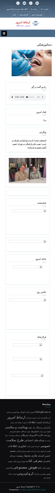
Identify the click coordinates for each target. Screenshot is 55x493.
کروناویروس (25, 473)
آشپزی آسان (30, 412)
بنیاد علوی (32, 428)
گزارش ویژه (23, 15)
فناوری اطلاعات (17, 446)
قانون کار (47, 451)
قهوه (42, 451)
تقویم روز (46, 431)
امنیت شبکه (22, 423)
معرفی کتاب (34, 461)
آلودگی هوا (21, 412)
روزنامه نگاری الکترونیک (39, 435)
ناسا (39, 468)
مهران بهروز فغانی (19, 461)
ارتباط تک (46, 422)
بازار (14, 15)
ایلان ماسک (13, 422)
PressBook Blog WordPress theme (32, 490)
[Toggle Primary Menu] (4, 33)
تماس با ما (45, 9)
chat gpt (39, 412)
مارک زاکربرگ (35, 451)
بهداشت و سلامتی (16, 427)
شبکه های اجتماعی (34, 440)
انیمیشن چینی (40, 140)
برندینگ (39, 427)
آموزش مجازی (11, 412)
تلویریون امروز (37, 15)
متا (45, 120)
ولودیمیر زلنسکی (40, 474)
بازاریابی (46, 427)
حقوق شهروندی (15, 431)
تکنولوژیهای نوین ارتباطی (30, 431)
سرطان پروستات (14, 435)
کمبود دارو (47, 478)
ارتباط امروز (23, 22)
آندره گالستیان (45, 418)
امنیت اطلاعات (34, 422)
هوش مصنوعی (25, 467)
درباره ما (34, 9)
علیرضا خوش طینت (33, 446)
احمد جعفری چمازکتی (33, 418)
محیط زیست (23, 455)
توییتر (41, 431)
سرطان (24, 435)
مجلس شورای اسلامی (23, 451)
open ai (47, 412)
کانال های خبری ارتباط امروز (17, 9)
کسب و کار (12, 474)
